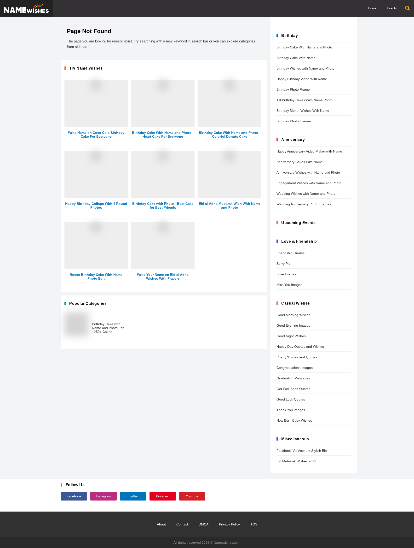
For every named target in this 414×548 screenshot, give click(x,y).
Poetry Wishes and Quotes (296, 357)
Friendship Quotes (290, 253)
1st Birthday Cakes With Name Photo (304, 100)
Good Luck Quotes (290, 399)
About (161, 524)
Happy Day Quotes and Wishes (300, 346)
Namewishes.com (227, 542)
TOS (253, 524)
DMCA (203, 524)
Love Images (286, 274)
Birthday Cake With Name (296, 58)
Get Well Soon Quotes (293, 389)
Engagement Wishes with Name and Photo (308, 183)
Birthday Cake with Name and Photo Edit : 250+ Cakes (108, 328)
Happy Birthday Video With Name (301, 79)
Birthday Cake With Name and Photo (304, 47)
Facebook (73, 496)
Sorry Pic (283, 263)
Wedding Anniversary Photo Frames (303, 204)
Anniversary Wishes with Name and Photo (308, 172)
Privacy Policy (229, 524)
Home (372, 8)
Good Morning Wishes (293, 315)
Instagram (103, 496)
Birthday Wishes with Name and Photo (305, 68)
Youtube (192, 496)
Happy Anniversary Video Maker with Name (309, 151)
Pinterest (162, 496)
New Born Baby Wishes (294, 420)
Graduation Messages (293, 378)
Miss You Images (289, 285)
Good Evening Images (293, 325)
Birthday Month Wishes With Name (302, 110)
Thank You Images (290, 410)
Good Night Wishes (291, 336)
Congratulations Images (294, 368)
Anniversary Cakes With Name (299, 162)
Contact (182, 524)
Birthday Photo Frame (293, 89)
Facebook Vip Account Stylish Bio (301, 451)
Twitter (133, 496)
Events (392, 8)
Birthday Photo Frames (293, 121)
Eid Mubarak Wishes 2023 (296, 461)
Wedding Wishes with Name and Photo (305, 193)
